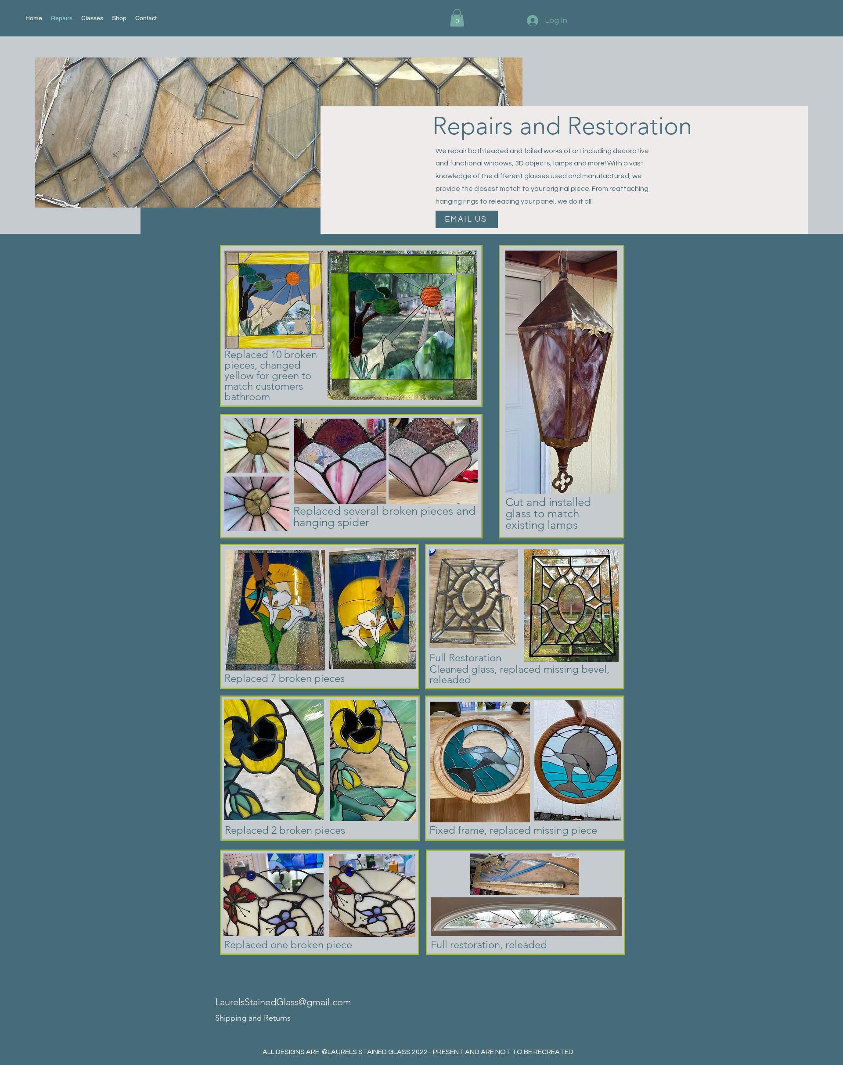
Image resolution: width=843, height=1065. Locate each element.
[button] (457, 18)
